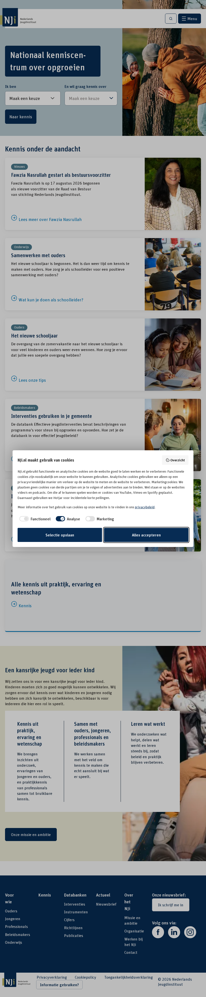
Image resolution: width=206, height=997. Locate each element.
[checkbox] (34, 519)
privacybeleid (144, 507)
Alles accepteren (146, 535)
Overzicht (177, 460)
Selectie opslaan (59, 535)
